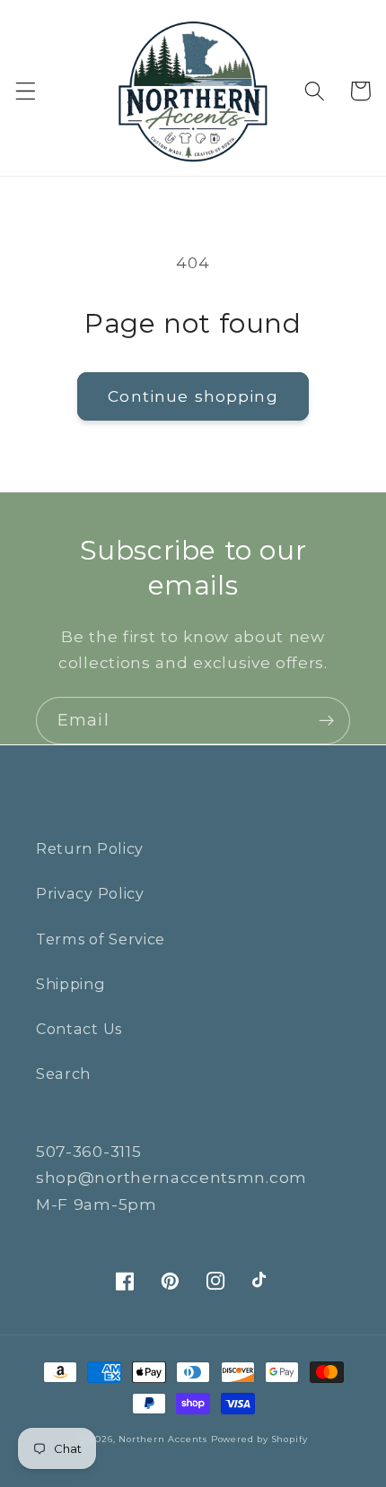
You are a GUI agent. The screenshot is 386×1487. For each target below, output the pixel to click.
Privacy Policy (90, 893)
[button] (25, 91)
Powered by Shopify (259, 1439)
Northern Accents (162, 1439)
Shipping (71, 984)
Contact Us (79, 1029)
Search (63, 1074)
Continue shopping (193, 396)
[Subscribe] (326, 721)
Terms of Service (100, 939)
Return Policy (90, 848)
